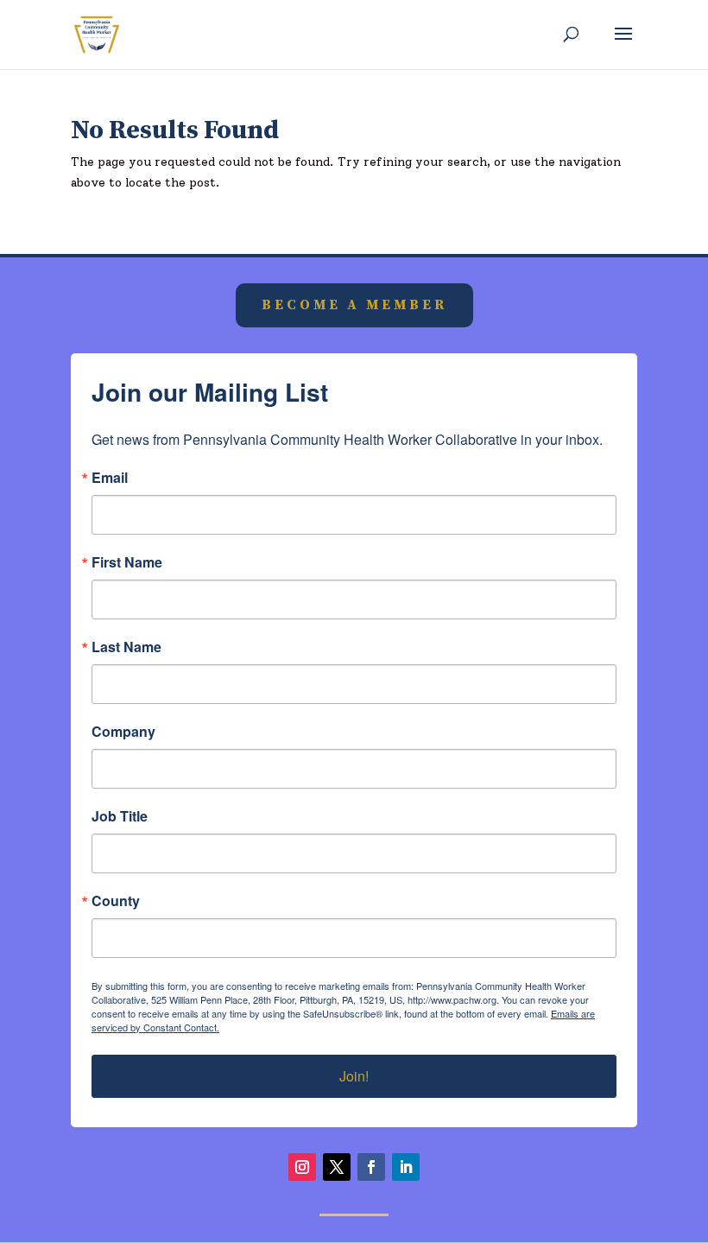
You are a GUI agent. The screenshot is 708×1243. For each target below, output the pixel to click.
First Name (127, 562)
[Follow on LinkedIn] (406, 1167)
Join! (354, 1076)
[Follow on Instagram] (302, 1167)
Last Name (126, 647)
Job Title (120, 816)
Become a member (354, 305)
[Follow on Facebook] (371, 1167)
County (116, 901)
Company (123, 732)
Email (110, 478)
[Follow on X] (337, 1167)
